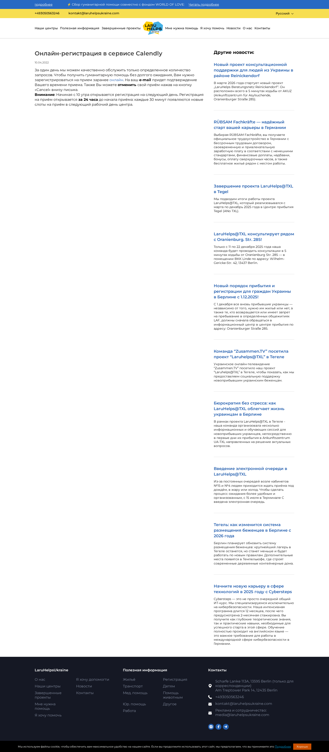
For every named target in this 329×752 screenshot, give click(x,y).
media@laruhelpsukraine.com (242, 712)
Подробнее (283, 746)
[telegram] (226, 727)
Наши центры (46, 28)
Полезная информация (79, 28)
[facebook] (218, 727)
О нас (247, 28)
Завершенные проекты (121, 28)
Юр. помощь (134, 704)
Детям (169, 686)
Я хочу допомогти (92, 679)
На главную (153, 28)
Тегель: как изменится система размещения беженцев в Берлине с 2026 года (252, 530)
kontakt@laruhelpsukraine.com (93, 13)
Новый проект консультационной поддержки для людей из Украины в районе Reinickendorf (253, 70)
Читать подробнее (193, 4)
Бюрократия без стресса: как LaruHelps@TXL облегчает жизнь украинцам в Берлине (249, 409)
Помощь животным (173, 695)
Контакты (262, 28)
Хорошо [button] (302, 746)
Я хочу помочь (212, 28)
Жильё (129, 679)
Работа (129, 711)
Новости (233, 28)
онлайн (116, 80)
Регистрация (175, 679)
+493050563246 (47, 13)
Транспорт (133, 686)
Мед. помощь (135, 693)
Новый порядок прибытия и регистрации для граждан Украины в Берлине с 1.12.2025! (252, 291)
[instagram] (211, 727)
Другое (170, 704)
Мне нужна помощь (181, 28)
